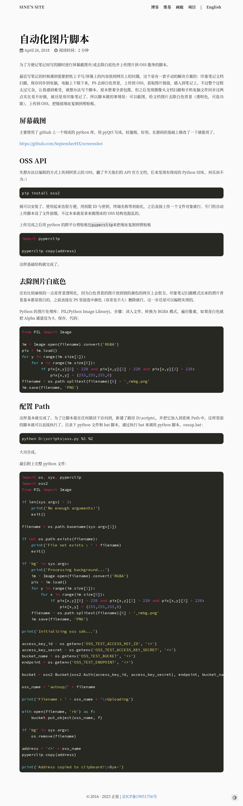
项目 (192, 7)
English (213, 7)
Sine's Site (32, 7)
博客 (155, 7)
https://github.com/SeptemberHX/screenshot (61, 143)
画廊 (179, 7)
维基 (167, 7)
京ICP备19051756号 (139, 796)
